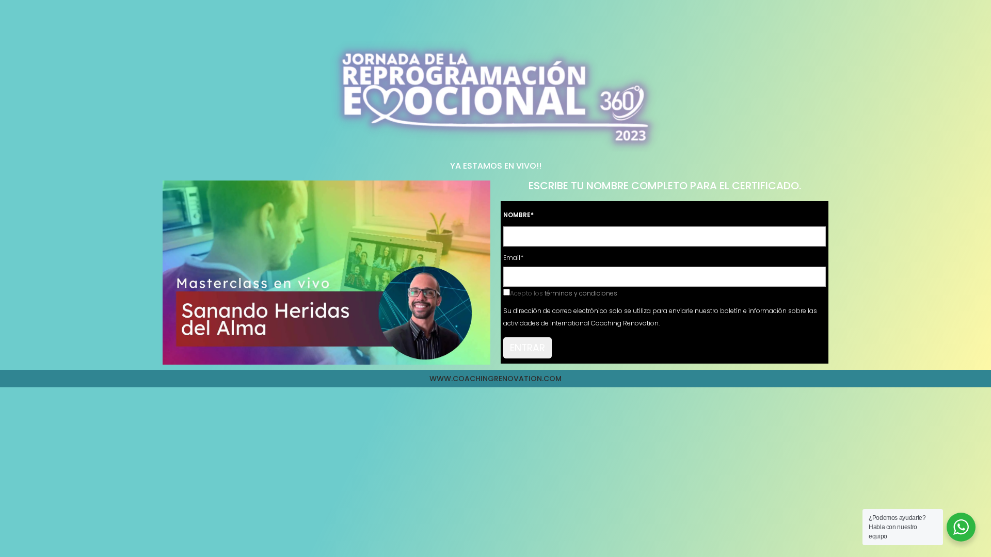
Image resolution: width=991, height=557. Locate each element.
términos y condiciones (581, 293)
